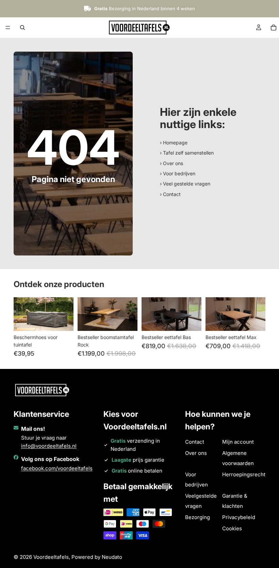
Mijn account (238, 442)
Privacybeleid (238, 517)
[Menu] (8, 27)
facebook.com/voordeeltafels (57, 468)
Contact (194, 442)
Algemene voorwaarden (238, 458)
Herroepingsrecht (243, 474)
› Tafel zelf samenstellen (187, 153)
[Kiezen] (191, 320)
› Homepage (173, 142)
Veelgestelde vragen (201, 501)
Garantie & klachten (234, 501)
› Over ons (171, 163)
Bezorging (197, 517)
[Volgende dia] (66, 313)
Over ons (196, 453)
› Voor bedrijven (177, 173)
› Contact (170, 194)
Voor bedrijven (196, 479)
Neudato (112, 557)
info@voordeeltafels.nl (49, 446)
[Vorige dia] (21, 313)
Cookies (232, 528)
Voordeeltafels (51, 557)
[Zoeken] (22, 27)
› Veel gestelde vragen (185, 184)
